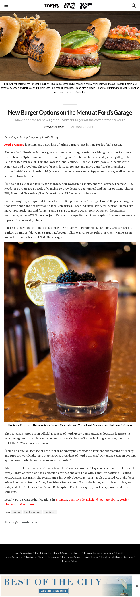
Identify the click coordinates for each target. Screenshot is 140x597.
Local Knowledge (23, 552)
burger (16, 511)
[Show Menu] (6, 5)
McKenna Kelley (55, 126)
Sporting (108, 552)
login (15, 522)
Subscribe (53, 556)
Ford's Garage (32, 511)
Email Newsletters (110, 556)
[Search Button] (134, 5)
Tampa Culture (12, 556)
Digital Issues (91, 556)
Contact (128, 556)
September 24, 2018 (82, 126)
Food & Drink (42, 552)
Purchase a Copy (71, 556)
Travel (77, 552)
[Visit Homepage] (70, 5)
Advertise (29, 556)
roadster (50, 511)
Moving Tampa (92, 552)
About (41, 556)
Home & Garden (61, 552)
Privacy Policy (69, 560)
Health (119, 552)
